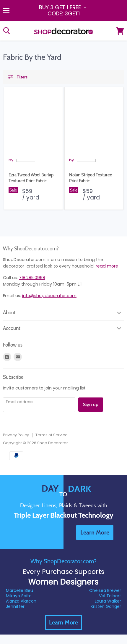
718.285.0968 (32, 278)
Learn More (63, 622)
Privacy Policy (16, 435)
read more (107, 266)
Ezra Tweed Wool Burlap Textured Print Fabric (31, 177)
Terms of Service (51, 435)
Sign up (90, 404)
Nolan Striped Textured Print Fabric (90, 177)
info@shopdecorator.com (49, 296)
